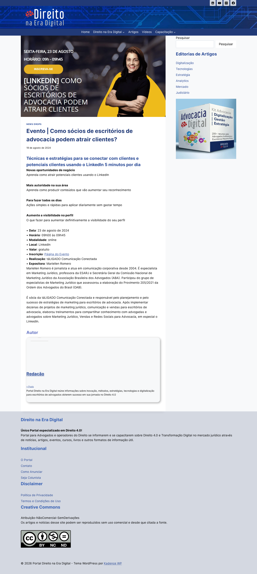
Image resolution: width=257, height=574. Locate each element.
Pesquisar (183, 38)
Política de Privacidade (37, 495)
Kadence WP (113, 563)
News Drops (34, 124)
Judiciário (182, 92)
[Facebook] (233, 3)
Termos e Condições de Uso (41, 501)
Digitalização (185, 63)
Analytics (182, 81)
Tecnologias (184, 69)
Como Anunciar (31, 472)
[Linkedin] (213, 3)
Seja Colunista (31, 477)
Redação (35, 373)
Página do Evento (56, 254)
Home (85, 32)
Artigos (133, 32)
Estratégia (183, 75)
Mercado (182, 86)
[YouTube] (220, 3)
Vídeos (147, 32)
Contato (26, 466)
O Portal (26, 460)
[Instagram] (226, 3)
